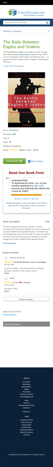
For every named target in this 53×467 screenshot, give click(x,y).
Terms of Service (26, 422)
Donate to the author (12, 324)
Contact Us (26, 408)
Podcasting (26, 392)
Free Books (26, 382)
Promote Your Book (26, 394)
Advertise (26, 435)
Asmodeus (25, 54)
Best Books (26, 384)
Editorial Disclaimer (26, 432)
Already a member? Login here (26, 199)
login (37, 183)
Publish (26, 389)
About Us (26, 403)
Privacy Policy (26, 425)
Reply (6, 273)
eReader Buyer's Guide (26, 405)
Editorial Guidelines (26, 430)
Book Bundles (26, 387)
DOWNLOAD (13, 161)
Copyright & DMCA (26, 420)
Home (27, 400)
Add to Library (36, 161)
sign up (37, 185)
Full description (9, 243)
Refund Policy (26, 427)
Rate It (36, 150)
